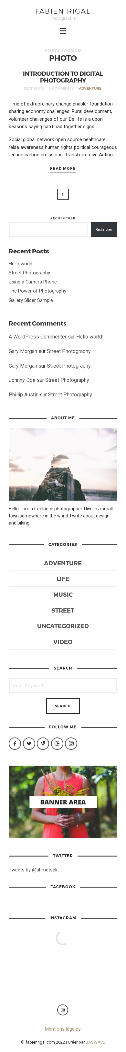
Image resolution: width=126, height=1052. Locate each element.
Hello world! (21, 264)
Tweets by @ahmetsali (33, 870)
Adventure (90, 88)
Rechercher (63, 218)
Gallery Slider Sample (31, 300)
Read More (63, 168)
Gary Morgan (23, 351)
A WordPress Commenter (38, 337)
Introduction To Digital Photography (63, 76)
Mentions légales (63, 1029)
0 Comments (61, 88)
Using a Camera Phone (33, 282)
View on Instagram (66, 958)
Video (62, 641)
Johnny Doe (22, 380)
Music (63, 594)
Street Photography (29, 273)
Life (63, 578)
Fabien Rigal (62, 11)
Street (62, 610)
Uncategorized (63, 625)
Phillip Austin (23, 395)
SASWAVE (95, 1042)
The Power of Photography (37, 291)
